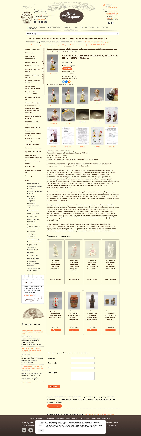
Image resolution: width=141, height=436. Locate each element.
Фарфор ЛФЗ (74, 418)
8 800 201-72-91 (112, 18)
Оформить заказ (111, 7)
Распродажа (29, 53)
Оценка (67, 27)
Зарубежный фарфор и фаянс (33, 117)
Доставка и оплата (55, 27)
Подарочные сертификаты (30, 58)
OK (41, 430)
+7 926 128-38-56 (112, 12)
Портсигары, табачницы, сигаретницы (31, 198)
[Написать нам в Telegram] (104, 22)
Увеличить (53, 74)
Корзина (109, 5)
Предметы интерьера (36, 418)
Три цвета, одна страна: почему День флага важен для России (31, 350)
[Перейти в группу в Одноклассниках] (38, 22)
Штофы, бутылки (33, 258)
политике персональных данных (84, 427)
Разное (27, 181)
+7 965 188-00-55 (111, 15)
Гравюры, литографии (33, 148)
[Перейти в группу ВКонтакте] (35, 22)
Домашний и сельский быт (33, 171)
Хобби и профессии (32, 66)
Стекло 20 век (32, 217)
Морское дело (32, 245)
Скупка (76, 27)
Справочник (94, 27)
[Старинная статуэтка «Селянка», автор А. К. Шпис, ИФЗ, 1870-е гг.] (53, 63)
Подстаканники (32, 211)
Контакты (32, 28)
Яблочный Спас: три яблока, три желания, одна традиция (32, 367)
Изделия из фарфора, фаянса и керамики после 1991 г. (33, 110)
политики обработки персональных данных (99, 414)
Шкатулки (30, 253)
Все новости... (26, 383)
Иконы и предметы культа (32, 76)
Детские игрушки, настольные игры (33, 228)
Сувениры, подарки (34, 239)
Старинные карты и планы (32, 71)
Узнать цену (67, 68)
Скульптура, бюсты (32, 127)
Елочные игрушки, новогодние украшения (33, 222)
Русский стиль (30, 167)
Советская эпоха (33, 183)
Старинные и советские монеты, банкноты (33, 263)
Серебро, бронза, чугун (31, 123)
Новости (105, 27)
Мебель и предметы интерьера (32, 140)
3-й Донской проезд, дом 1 (47, 15)
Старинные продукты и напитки (34, 187)
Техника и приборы (32, 144)
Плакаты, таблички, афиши (32, 162)
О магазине (33, 27)
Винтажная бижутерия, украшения (31, 234)
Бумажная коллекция (33, 152)
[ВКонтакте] (66, 81)
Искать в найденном (32, 35)
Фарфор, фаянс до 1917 (32, 98)
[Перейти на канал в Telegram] (45, 22)
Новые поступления (32, 49)
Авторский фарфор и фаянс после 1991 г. (33, 104)
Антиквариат (30, 176)
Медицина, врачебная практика (34, 192)
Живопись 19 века (85, 418)
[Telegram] (63, 81)
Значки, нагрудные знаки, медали (33, 270)
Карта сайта (107, 418)
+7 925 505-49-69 (112, 13)
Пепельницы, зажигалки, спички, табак (33, 206)
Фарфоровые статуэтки (62, 418)
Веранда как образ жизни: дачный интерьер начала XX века (32, 332)
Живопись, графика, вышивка (32, 82)
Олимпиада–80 (32, 256)
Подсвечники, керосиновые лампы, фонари (33, 133)
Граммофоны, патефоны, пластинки (33, 87)
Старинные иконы (48, 418)
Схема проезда (29, 295)
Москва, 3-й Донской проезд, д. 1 (97, 42)
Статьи (84, 27)
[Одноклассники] (69, 81)
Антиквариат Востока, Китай (32, 249)
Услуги (42, 27)
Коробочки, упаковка (34, 242)
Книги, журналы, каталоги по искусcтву (33, 156)
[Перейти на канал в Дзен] (42, 22)
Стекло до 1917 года (34, 214)
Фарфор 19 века (96, 418)
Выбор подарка (31, 62)
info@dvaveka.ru (43, 19)
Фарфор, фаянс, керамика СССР (31, 93)
